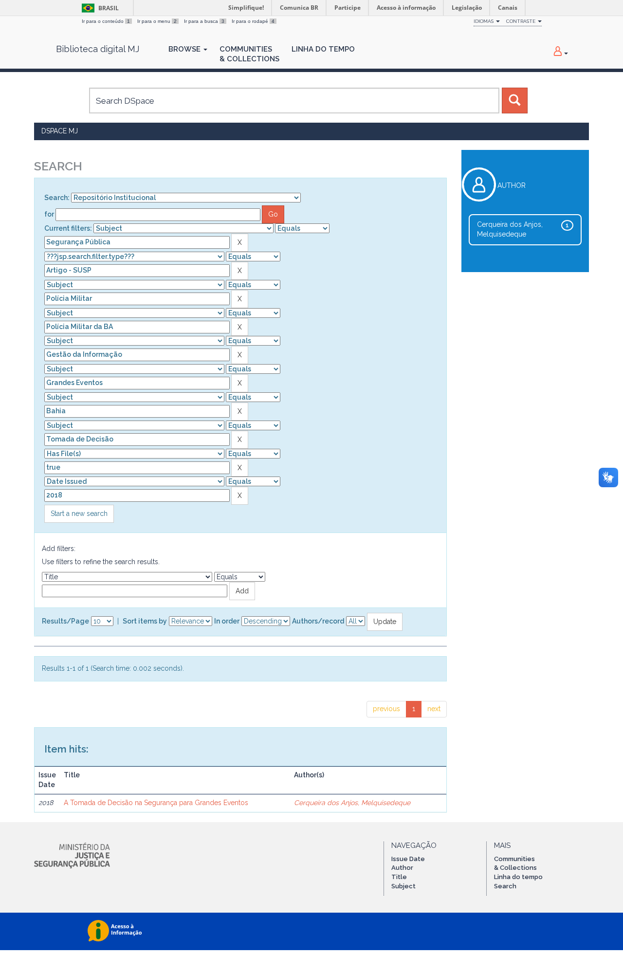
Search (505, 886)
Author (402, 867)
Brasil (98, 8)
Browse (185, 49)
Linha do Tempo (323, 49)
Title (399, 877)
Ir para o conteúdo (106, 21)
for (49, 214)
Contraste (521, 21)
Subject (403, 886)
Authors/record (318, 621)
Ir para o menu (157, 21)
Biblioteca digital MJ (97, 49)
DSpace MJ (59, 131)
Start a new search (79, 513)
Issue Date (408, 859)
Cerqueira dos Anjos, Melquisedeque (352, 803)
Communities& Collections (249, 54)
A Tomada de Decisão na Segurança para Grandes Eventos (156, 803)
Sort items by (145, 621)
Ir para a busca (204, 21)
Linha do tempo (518, 877)
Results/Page (65, 621)
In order (226, 621)
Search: (57, 198)
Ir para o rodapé (253, 21)
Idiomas (484, 21)
